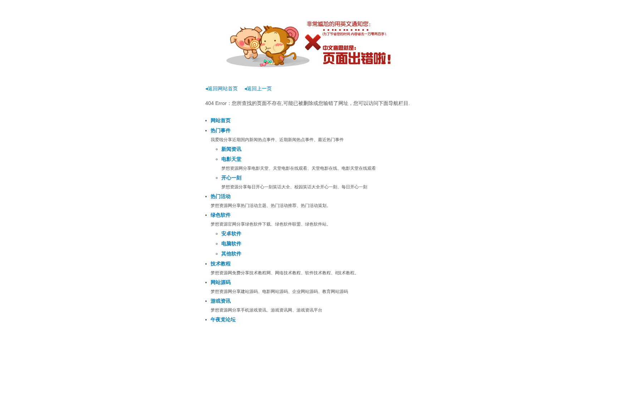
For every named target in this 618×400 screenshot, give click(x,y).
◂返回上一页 (258, 88)
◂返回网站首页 (221, 88)
